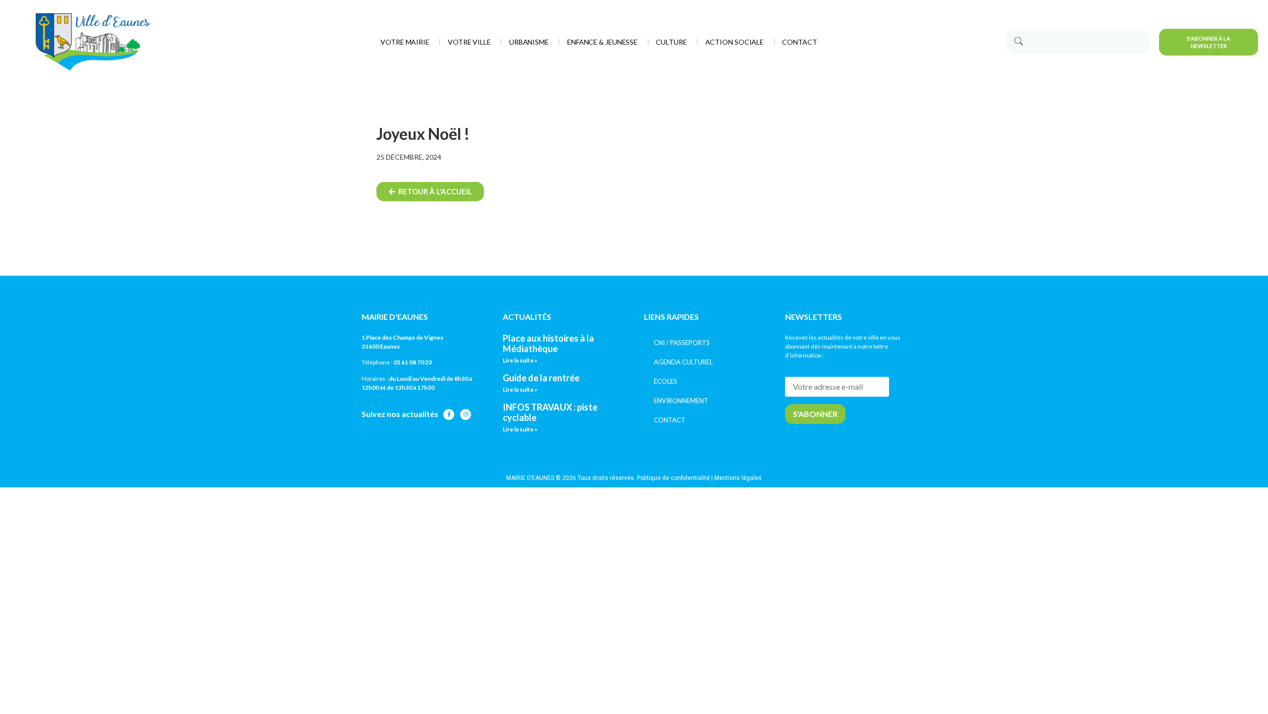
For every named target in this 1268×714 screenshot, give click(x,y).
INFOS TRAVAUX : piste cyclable (550, 412)
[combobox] (1077, 41)
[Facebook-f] (448, 414)
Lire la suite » (520, 360)
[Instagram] (465, 414)
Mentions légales (738, 478)
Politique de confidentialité (673, 478)
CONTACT (670, 420)
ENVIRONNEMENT (681, 401)
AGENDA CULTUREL (683, 362)
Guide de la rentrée (541, 377)
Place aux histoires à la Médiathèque (548, 344)
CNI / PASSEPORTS (682, 343)
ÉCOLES (665, 381)
